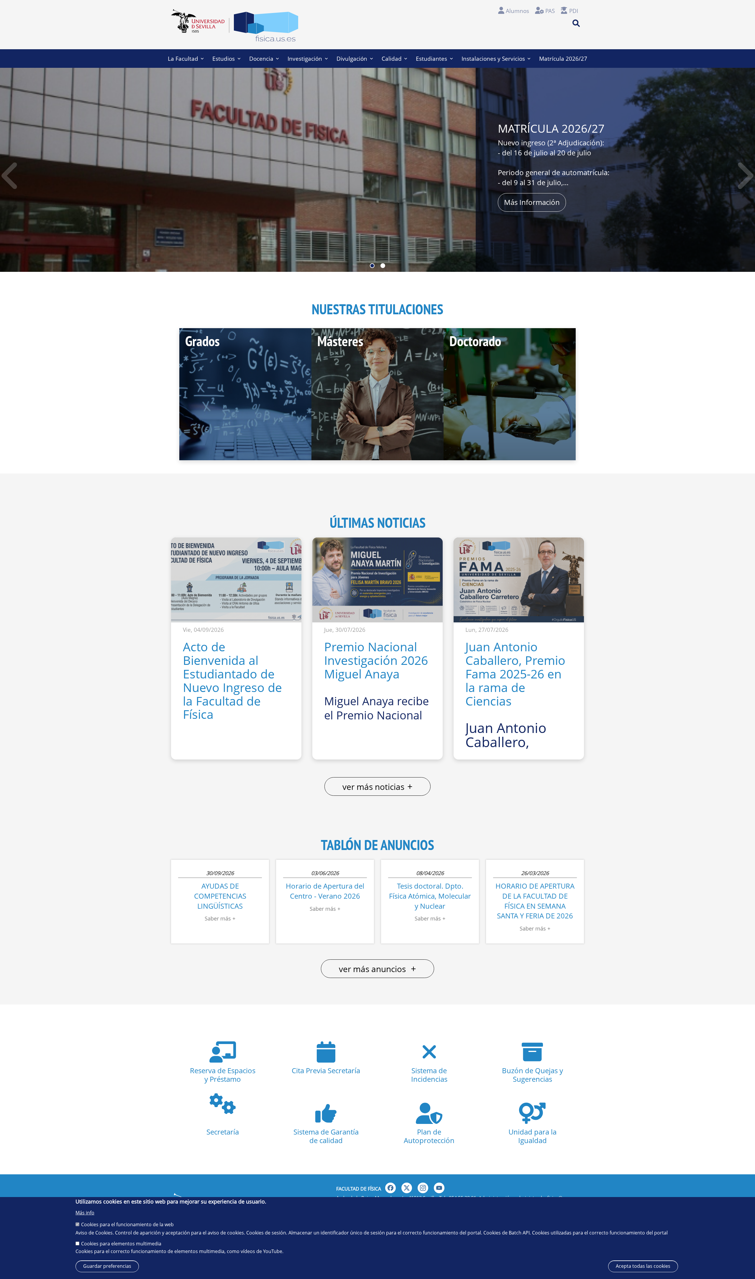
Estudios (223, 59)
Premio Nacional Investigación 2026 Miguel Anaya (376, 660)
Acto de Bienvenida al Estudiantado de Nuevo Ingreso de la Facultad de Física (232, 680)
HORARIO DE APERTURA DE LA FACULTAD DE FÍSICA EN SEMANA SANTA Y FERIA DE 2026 (535, 900)
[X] (407, 1188)
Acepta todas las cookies (643, 1266)
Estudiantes (431, 59)
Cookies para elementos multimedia (121, 1243)
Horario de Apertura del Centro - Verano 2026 (325, 891)
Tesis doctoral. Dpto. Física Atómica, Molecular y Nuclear (430, 895)
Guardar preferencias (107, 1266)
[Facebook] (390, 1188)
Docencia (261, 59)
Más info (85, 1212)
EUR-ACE (42, 198)
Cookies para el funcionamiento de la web (127, 1224)
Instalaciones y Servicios (493, 59)
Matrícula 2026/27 (563, 59)
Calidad (392, 59)
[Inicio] (266, 28)
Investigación (305, 59)
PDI (573, 11)
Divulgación (352, 59)
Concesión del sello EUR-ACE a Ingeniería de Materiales (136, 138)
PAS (550, 11)
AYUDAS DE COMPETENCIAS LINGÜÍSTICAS (220, 895)
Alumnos (517, 11)
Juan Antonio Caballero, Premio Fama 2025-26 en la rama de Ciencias (515, 673)
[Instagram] (423, 1188)
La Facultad (183, 59)
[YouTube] (439, 1188)
